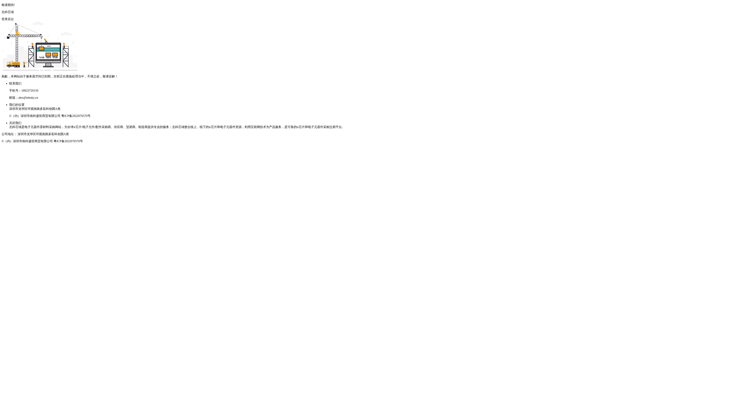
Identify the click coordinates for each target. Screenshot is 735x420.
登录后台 (8, 19)
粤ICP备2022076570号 (76, 115)
